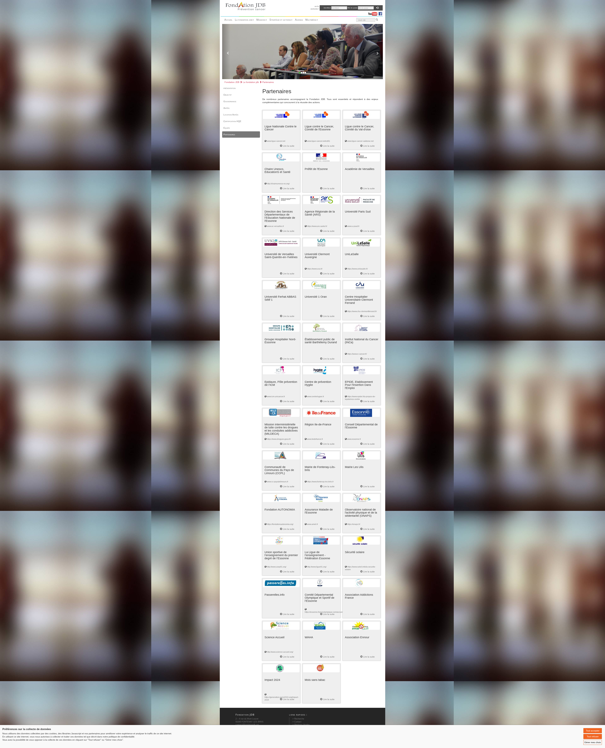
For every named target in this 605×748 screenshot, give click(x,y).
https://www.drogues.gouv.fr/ (279, 439)
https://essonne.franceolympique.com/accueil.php (326, 612)
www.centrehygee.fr (315, 396)
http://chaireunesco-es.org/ (278, 184)
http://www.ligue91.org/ (316, 567)
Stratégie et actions (280, 19)
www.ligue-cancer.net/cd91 (318, 141)
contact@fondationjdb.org (247, 724)
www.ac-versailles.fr (275, 226)
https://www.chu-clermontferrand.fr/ (362, 311)
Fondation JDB (232, 82)
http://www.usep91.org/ (276, 567)
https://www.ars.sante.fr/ (317, 226)
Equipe (226, 128)
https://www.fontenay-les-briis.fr (320, 482)
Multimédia (310, 19)
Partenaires (268, 82)
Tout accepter (592, 730)
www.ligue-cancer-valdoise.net (360, 141)
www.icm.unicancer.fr (276, 396)
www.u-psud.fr (353, 226)
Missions (260, 19)
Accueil (228, 19)
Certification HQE (232, 121)
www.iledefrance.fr (315, 439)
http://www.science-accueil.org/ (280, 652)
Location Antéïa (230, 114)
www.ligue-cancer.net (276, 141)
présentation (229, 88)
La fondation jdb (243, 19)
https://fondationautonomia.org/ (280, 524)
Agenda (299, 19)
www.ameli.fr (312, 524)
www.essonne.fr (354, 439)
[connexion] (377, 8)
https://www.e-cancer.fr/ (357, 354)
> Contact (296, 722)
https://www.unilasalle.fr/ (357, 269)
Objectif (227, 95)
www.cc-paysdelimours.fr (277, 482)
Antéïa (226, 108)
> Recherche (298, 719)
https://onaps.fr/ (353, 524)
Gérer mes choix (592, 742)
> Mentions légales (301, 724)
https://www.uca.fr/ (314, 269)
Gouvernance (229, 101)
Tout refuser (593, 736)
